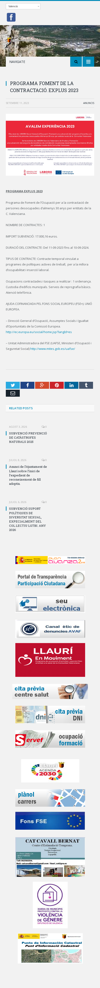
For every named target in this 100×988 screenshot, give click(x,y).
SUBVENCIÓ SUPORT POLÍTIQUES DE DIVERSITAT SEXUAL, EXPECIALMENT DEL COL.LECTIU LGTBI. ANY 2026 (27, 519)
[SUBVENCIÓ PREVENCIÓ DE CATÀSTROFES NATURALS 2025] (28, 423)
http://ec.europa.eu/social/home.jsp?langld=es (39, 332)
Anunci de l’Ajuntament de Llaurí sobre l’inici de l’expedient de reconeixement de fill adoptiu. (28, 475)
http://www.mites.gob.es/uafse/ (52, 349)
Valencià (13, 6)
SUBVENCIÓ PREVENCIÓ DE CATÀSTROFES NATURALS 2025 (28, 437)
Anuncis (88, 103)
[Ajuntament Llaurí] (50, 39)
